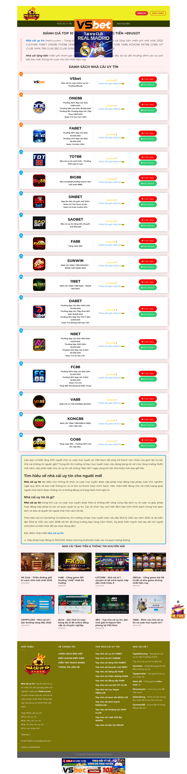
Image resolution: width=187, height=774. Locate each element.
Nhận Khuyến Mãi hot (110, 83)
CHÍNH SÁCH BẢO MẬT (70, 654)
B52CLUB (123, 697)
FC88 (120, 671)
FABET (118, 654)
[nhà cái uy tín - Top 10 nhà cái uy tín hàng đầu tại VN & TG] (43, 13)
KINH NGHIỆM (123, 24)
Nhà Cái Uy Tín (64, 24)
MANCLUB (100, 705)
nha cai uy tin (143, 661)
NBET (124, 667)
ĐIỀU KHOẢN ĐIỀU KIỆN (71, 658)
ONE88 (116, 658)
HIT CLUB (122, 685)
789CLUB (100, 693)
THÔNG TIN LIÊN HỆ (69, 667)
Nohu (135, 681)
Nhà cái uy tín (35, 40)
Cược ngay (149, 79)
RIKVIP (120, 725)
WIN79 (99, 720)
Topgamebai (139, 673)
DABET (122, 662)
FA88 (121, 680)
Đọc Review (148, 84)
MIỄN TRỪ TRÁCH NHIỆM (71, 662)
